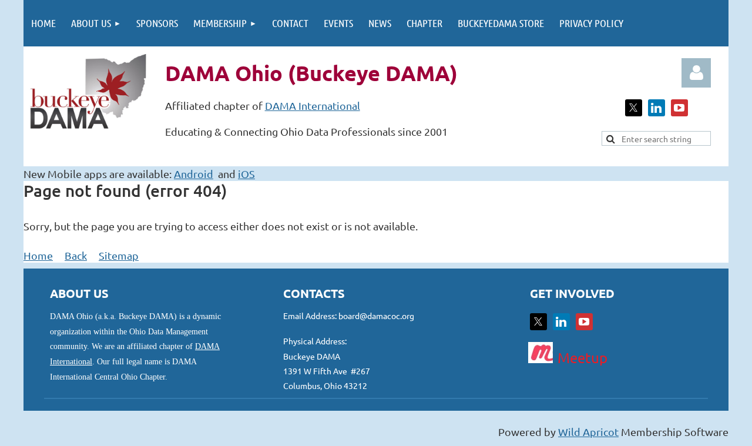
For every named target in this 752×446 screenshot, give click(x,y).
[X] (633, 107)
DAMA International (312, 105)
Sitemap (119, 255)
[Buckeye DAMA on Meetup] (540, 359)
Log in (696, 73)
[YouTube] (679, 107)
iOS (246, 173)
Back (76, 255)
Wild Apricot (588, 431)
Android (193, 173)
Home (38, 255)
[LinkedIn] (656, 107)
